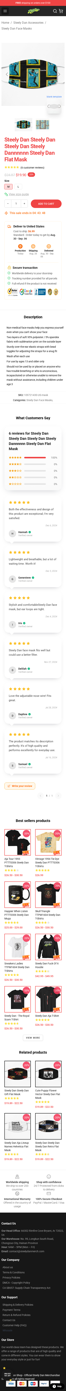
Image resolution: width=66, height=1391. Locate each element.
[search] (55, 11)
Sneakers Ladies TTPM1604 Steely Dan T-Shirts (17, 967)
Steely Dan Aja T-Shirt (47, 1015)
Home (5, 22)
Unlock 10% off (7, 1375)
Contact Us (9, 1320)
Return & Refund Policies (16, 1315)
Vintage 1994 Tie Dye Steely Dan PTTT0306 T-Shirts (47, 862)
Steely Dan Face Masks (16, 28)
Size (6, 180)
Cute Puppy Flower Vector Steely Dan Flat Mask (47, 1094)
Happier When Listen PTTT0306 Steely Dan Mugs (16, 915)
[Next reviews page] (58, 795)
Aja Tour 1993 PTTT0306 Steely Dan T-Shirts (16, 862)
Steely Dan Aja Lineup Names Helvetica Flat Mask (16, 1146)
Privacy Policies (11, 1277)
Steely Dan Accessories (28, 22)
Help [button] (59, 1386)
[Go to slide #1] (23, 124)
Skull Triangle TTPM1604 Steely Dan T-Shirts (47, 915)
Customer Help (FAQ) (15, 1325)
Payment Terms (11, 1309)
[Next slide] (59, 74)
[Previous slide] (7, 74)
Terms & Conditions (14, 1272)
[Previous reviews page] (40, 795)
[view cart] (61, 11)
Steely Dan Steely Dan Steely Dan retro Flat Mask (47, 1146)
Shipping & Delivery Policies (18, 1304)
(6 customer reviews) (32, 167)
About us (8, 1267)
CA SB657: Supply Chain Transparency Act (26, 1287)
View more (33, 1038)
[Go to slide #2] (42, 124)
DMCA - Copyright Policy (16, 1282)
